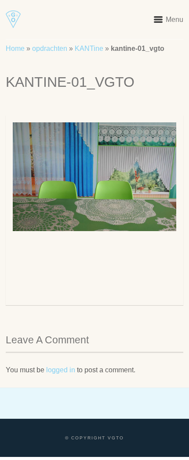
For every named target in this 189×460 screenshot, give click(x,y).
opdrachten (49, 48)
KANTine (89, 48)
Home (15, 48)
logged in (60, 370)
